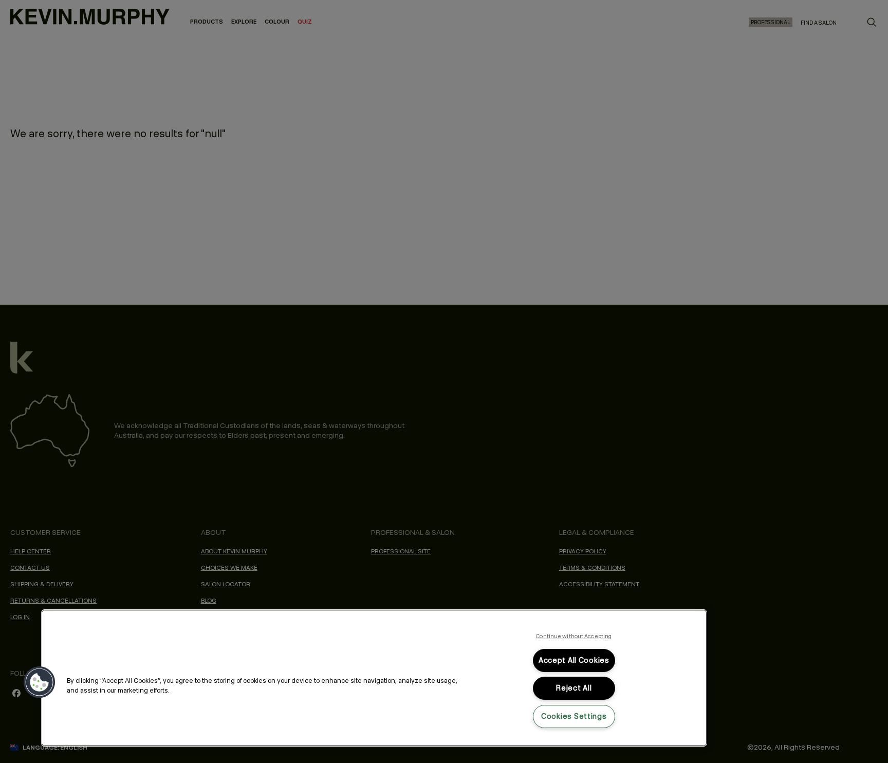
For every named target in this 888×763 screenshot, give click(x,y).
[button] (39, 682)
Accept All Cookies (574, 660)
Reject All (573, 688)
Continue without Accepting (574, 636)
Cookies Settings (574, 716)
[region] (374, 678)
